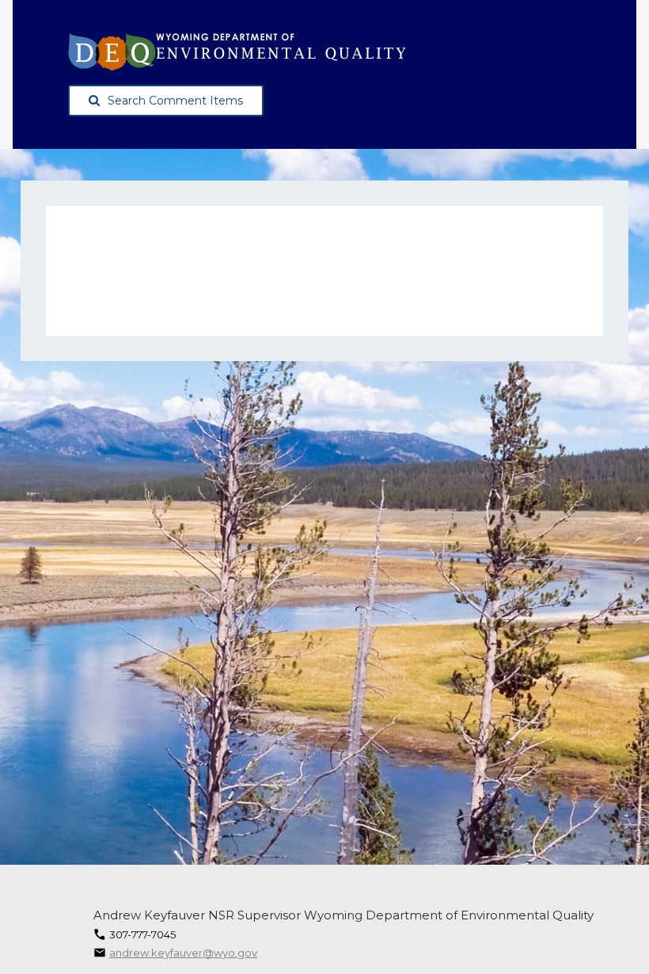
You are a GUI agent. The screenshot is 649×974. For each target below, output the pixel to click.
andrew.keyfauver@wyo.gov (183, 952)
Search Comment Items (175, 100)
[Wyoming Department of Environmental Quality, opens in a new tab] (237, 51)
